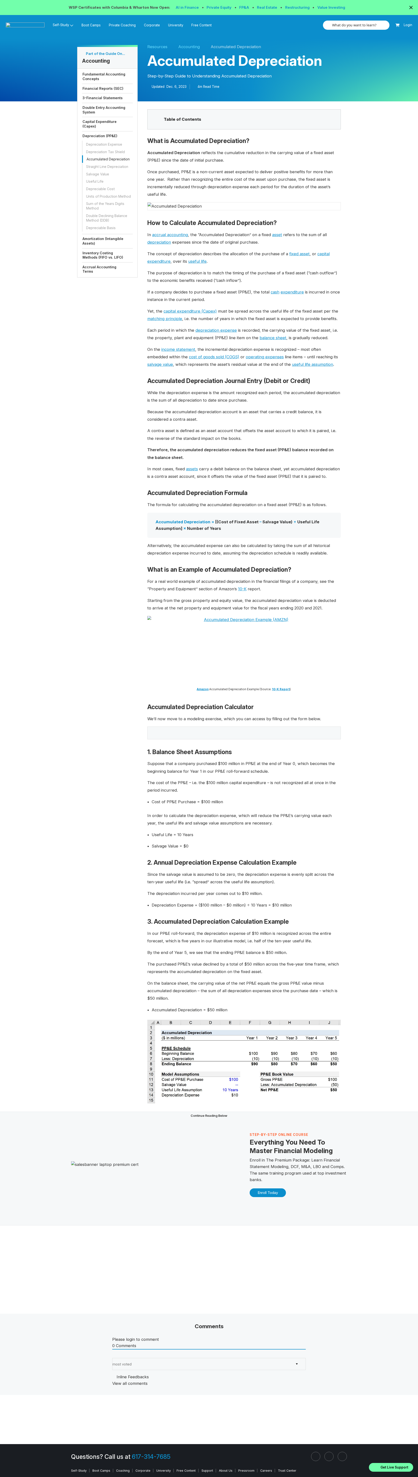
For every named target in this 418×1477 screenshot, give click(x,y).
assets (192, 468)
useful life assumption (312, 364)
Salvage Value (97, 174)
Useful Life (95, 181)
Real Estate (267, 7)
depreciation (159, 242)
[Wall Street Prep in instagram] (329, 1456)
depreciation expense (216, 330)
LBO (317, 1166)
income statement (178, 349)
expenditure (292, 292)
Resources (157, 46)
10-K (242, 588)
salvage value (160, 364)
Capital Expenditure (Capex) (99, 124)
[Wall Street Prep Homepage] (27, 25)
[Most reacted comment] (113, 1354)
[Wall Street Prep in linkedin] (315, 1456)
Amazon (203, 689)
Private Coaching (122, 25)
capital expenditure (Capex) (190, 311)
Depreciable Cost (100, 189)
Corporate (152, 25)
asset (277, 234)
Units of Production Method (108, 196)
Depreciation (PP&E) (99, 136)
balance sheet (273, 337)
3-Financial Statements (102, 98)
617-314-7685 (151, 1456)
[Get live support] (391, 1467)
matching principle (164, 318)
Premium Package (292, 1160)
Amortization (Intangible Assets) (102, 241)
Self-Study (79, 1470)
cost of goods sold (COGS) (214, 356)
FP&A (244, 7)
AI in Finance (188, 7)
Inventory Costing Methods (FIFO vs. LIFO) (102, 255)
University (175, 25)
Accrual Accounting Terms (99, 269)
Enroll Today (268, 1192)
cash (275, 292)
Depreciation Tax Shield (105, 152)
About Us (225, 1470)
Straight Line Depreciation (107, 167)
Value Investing (331, 7)
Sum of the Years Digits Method (105, 206)
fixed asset (299, 253)
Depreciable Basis (101, 228)
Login (408, 25)
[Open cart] (398, 25)
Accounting (189, 46)
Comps (337, 1166)
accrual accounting (170, 234)
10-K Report (281, 689)
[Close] (411, 1461)
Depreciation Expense (104, 144)
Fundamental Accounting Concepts (103, 76)
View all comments (130, 1383)
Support (207, 1470)
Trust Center (287, 1470)
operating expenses (265, 356)
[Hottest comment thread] (118, 1354)
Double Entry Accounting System (103, 109)
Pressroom (246, 1470)
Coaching (123, 1470)
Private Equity (219, 7)
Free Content (201, 25)
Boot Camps (91, 25)
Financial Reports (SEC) (102, 88)
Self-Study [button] (61, 25)
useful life (197, 261)
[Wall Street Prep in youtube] (342, 1456)
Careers (266, 1470)
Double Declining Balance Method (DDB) (106, 218)
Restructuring (298, 7)
